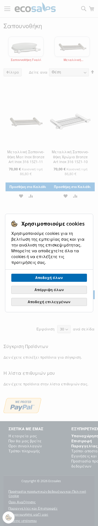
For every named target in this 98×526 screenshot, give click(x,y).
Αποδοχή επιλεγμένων (49, 301)
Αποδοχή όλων (49, 277)
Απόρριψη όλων (49, 289)
